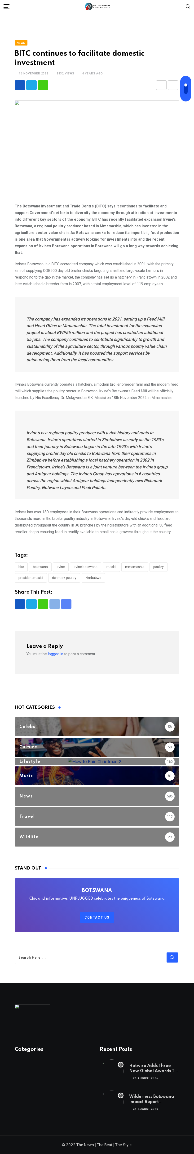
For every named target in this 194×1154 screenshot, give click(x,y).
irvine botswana (85, 567)
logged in (55, 654)
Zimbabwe (93, 578)
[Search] (188, 6)
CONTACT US (97, 917)
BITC (21, 567)
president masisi (30, 578)
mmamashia (134, 567)
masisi (111, 567)
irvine (61, 567)
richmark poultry (64, 578)
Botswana (40, 567)
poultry (158, 567)
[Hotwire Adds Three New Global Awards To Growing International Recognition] (111, 1071)
